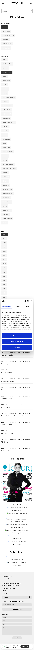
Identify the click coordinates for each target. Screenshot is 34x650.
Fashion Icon (6, 118)
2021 (4, 259)
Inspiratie (5, 131)
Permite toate (17, 335)
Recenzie (5, 172)
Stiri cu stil (5, 181)
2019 (4, 268)
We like (5, 223)
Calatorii (5, 89)
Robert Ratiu (5, 407)
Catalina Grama (7, 433)
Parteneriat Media (8, 151)
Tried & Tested (6, 202)
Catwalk (5, 93)
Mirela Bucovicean (7, 381)
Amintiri (5, 76)
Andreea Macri (6, 399)
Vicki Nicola (5, 442)
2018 (4, 272)
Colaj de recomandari (9, 97)
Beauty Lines (6, 31)
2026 (4, 238)
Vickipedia (5, 214)
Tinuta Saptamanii (7, 193)
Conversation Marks (8, 35)
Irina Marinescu (6, 390)
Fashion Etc (6, 39)
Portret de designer (8, 164)
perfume (5, 156)
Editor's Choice (7, 110)
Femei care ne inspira (8, 122)
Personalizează (16, 341)
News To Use (6, 147)
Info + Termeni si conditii (10, 585)
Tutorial (5, 206)
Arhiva (4, 590)
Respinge (17, 347)
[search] (31, 11)
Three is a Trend (7, 189)
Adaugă (24, 646)
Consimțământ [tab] (6, 306)
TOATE (4, 27)
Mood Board (6, 48)
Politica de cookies (9, 588)
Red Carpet (6, 177)
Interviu (5, 135)
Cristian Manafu (7, 355)
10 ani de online (7, 72)
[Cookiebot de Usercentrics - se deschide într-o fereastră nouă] (24, 301)
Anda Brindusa (6, 425)
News (4, 143)
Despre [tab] (28, 306)
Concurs (5, 101)
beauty (4, 85)
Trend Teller (6, 197)
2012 (4, 297)
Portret (5, 160)
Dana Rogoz (5, 364)
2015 (4, 284)
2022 (4, 255)
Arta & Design (6, 80)
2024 (4, 247)
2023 (4, 251)
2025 (4, 243)
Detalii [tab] (18, 306)
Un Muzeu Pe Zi (7, 210)
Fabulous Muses (6, 372)
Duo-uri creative (7, 105)
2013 (4, 293)
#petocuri (5, 68)
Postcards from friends (9, 168)
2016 (4, 280)
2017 (4, 276)
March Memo (6, 139)
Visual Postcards (7, 218)
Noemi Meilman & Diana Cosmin (12, 416)
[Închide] (31, 646)
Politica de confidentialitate (12, 583)
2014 (4, 289)
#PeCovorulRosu (7, 64)
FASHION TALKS (7, 44)
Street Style (6, 185)
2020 (4, 263)
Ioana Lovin (5, 451)
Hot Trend (5, 126)
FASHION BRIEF (7, 114)
